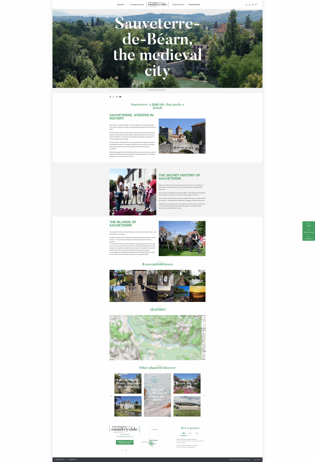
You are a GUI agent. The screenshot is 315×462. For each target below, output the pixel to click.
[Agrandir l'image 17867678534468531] (165, 278)
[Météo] (246, 6)
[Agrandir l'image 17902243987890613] (118, 294)
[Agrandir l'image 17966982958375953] (142, 286)
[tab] (183, 434)
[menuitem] (120, 4)
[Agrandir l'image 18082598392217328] (197, 294)
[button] (255, 4)
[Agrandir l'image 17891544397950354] (197, 278)
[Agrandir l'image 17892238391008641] (181, 278)
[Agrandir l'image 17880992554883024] (165, 294)
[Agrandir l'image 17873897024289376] (118, 278)
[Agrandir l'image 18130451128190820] (181, 294)
